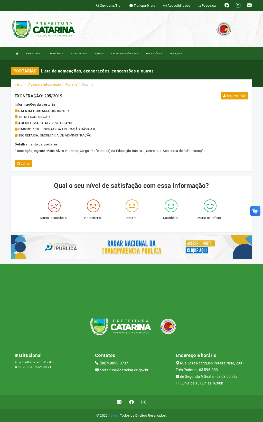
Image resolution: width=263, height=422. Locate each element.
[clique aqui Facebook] (131, 402)
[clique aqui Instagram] (143, 402)
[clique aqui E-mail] (119, 402)
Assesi (113, 415)
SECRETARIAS (78, 53)
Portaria (71, 84)
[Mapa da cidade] (131, 283)
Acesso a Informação (44, 84)
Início (19, 84)
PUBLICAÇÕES (153, 53)
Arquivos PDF (236, 96)
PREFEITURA (32, 53)
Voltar (24, 164)
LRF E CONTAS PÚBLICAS (124, 53)
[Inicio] (17, 53)
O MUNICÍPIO (55, 53)
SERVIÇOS (175, 53)
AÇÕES (98, 53)
